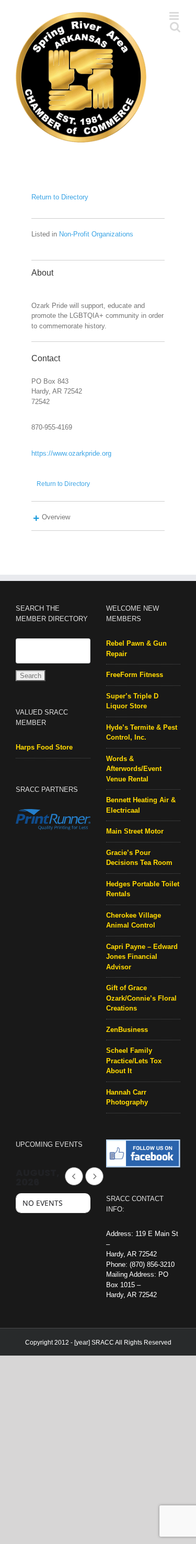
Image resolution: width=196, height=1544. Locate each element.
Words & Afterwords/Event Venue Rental (134, 780)
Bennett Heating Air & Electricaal (141, 816)
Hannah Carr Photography (127, 1108)
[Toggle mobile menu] (174, 147)
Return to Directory (59, 208)
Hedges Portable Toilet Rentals (142, 900)
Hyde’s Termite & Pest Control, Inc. (141, 743)
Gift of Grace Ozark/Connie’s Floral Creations (141, 1009)
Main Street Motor (135, 842)
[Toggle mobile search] (153, 147)
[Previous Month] (74, 1187)
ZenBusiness (127, 1040)
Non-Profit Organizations (96, 245)
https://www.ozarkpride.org (71, 464)
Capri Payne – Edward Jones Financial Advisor (142, 968)
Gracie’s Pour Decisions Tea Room (139, 869)
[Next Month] (94, 1187)
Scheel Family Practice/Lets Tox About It (134, 1072)
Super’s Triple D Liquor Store (132, 712)
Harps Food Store (44, 758)
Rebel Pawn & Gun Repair (136, 659)
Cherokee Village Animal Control (133, 931)
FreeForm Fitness (134, 686)
